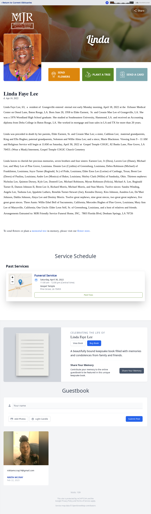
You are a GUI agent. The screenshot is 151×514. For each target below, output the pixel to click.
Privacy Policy (67, 501)
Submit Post (134, 418)
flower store (83, 230)
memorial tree (39, 230)
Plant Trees (88, 295)
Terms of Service (83, 501)
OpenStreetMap (78, 505)
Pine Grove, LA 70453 (50, 289)
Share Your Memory (131, 370)
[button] (20, 282)
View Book (78, 343)
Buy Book (94, 343)
